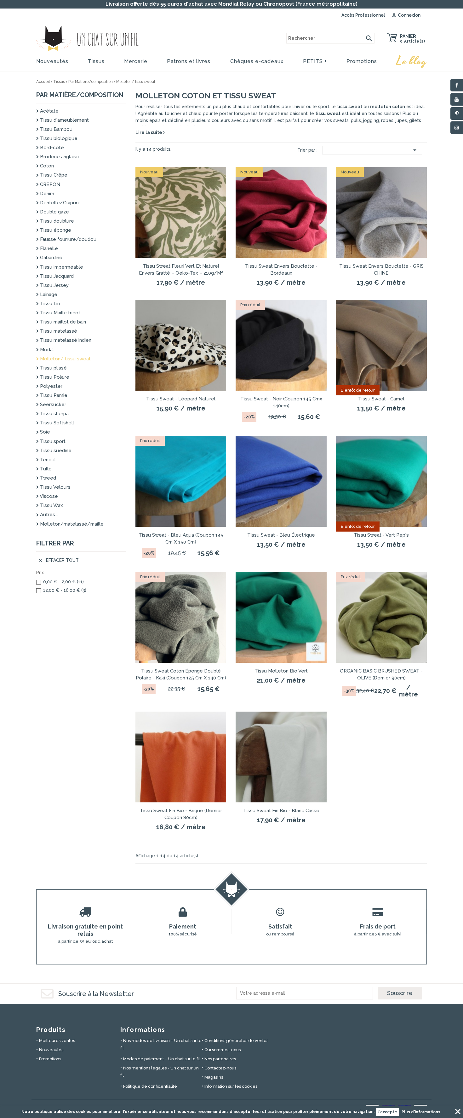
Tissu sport (52, 441)
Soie (44, 432)
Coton (46, 166)
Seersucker (52, 404)
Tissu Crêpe (53, 175)
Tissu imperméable (61, 267)
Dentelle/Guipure (60, 203)
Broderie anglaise (59, 157)
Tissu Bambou (55, 129)
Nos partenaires (220, 1059)
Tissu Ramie (53, 395)
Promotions (361, 61)
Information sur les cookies (230, 1086)
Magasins (213, 1077)
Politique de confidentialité (150, 1086)
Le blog (412, 61)
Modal (46, 349)
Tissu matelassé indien (65, 340)
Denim (46, 193)
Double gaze (54, 212)
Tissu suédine (55, 450)
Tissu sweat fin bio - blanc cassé (281, 810)
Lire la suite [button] (149, 132)
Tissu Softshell (56, 423)
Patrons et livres (188, 61)
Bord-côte (51, 147)
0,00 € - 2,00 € (63, 581)
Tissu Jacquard (56, 276)
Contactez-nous (220, 1068)
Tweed (47, 478)
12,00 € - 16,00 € (64, 590)
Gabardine (50, 257)
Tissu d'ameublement (64, 120)
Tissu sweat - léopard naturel (180, 399)
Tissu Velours (55, 487)
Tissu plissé (53, 368)
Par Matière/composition (79, 95)
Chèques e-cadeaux (256, 61)
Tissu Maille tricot (59, 313)
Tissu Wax (51, 505)
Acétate (49, 111)
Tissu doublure (56, 221)
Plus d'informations (421, 1112)
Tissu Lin (49, 303)
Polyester (50, 386)
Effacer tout (58, 560)
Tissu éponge (55, 230)
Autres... (48, 514)
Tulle (45, 469)
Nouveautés (52, 61)
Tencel (47, 460)
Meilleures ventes (57, 1040)
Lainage (48, 294)
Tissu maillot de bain (62, 322)
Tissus (96, 61)
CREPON (49, 184)
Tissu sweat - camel (381, 399)
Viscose (48, 496)
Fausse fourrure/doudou (67, 239)
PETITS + (315, 61)
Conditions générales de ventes (236, 1040)
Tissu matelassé (58, 331)
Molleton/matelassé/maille (71, 524)
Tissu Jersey (54, 285)
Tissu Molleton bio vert (281, 671)
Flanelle (48, 248)
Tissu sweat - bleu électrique (281, 535)
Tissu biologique (58, 138)
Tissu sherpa (54, 413)
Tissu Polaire (54, 377)
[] (369, 38)
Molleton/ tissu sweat (65, 359)
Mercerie (135, 61)
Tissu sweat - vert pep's (381, 535)
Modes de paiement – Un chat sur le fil (161, 1059)
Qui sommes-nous (222, 1049)
